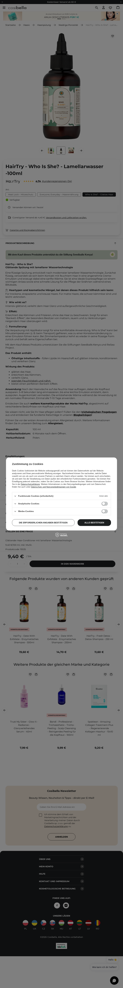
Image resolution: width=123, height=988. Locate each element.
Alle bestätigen (94, 522)
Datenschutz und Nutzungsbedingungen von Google (53, 487)
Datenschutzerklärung (30, 484)
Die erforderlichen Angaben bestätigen (43, 522)
